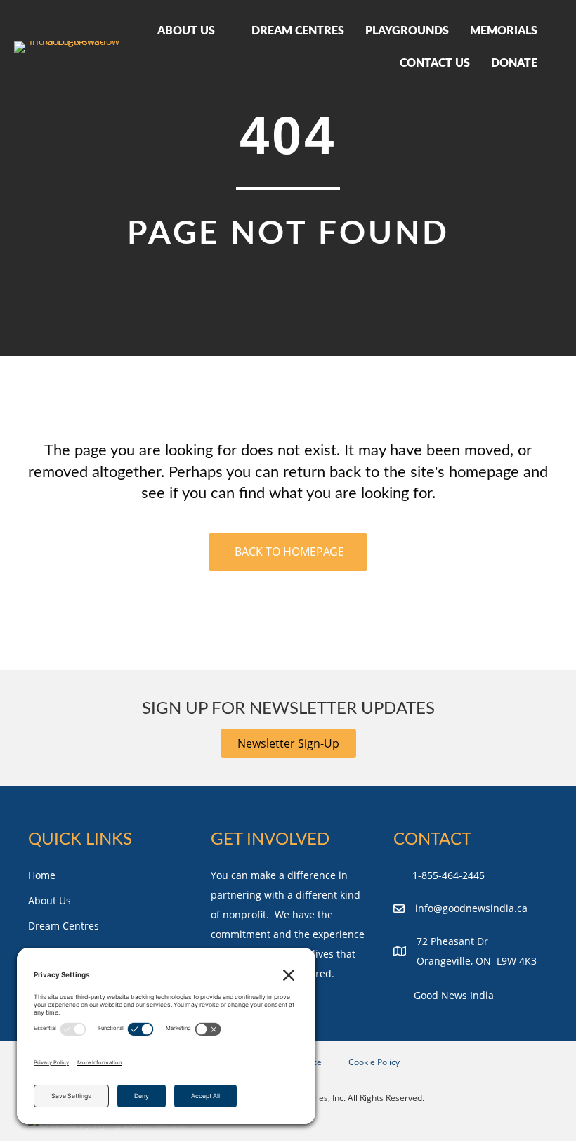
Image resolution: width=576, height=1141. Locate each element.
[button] (288, 743)
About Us (49, 900)
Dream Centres (63, 925)
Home (41, 875)
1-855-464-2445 (448, 875)
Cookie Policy (374, 1062)
